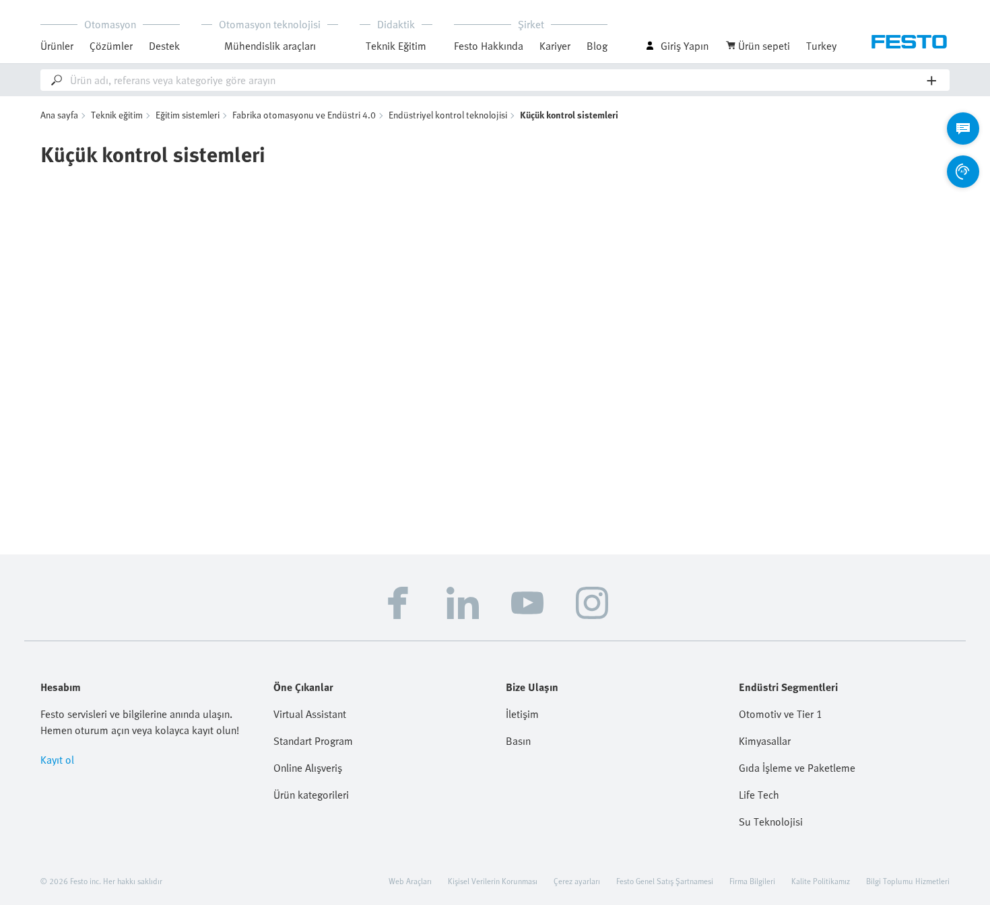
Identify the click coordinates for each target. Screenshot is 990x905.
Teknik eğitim (117, 115)
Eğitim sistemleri (188, 115)
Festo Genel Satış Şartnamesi (664, 881)
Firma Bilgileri (752, 881)
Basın (518, 741)
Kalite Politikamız (820, 881)
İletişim (522, 714)
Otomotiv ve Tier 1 (780, 714)
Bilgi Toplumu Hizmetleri (908, 881)
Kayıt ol (57, 760)
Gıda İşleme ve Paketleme (797, 768)
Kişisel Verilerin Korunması (492, 881)
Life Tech (759, 795)
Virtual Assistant (309, 714)
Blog (597, 46)
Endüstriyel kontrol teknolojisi (448, 115)
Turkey (821, 46)
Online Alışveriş (307, 768)
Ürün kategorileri (311, 795)
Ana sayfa (59, 115)
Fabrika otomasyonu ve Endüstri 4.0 (304, 115)
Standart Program (313, 741)
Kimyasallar (765, 741)
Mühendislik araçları (270, 46)
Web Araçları (410, 881)
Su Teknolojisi (771, 821)
